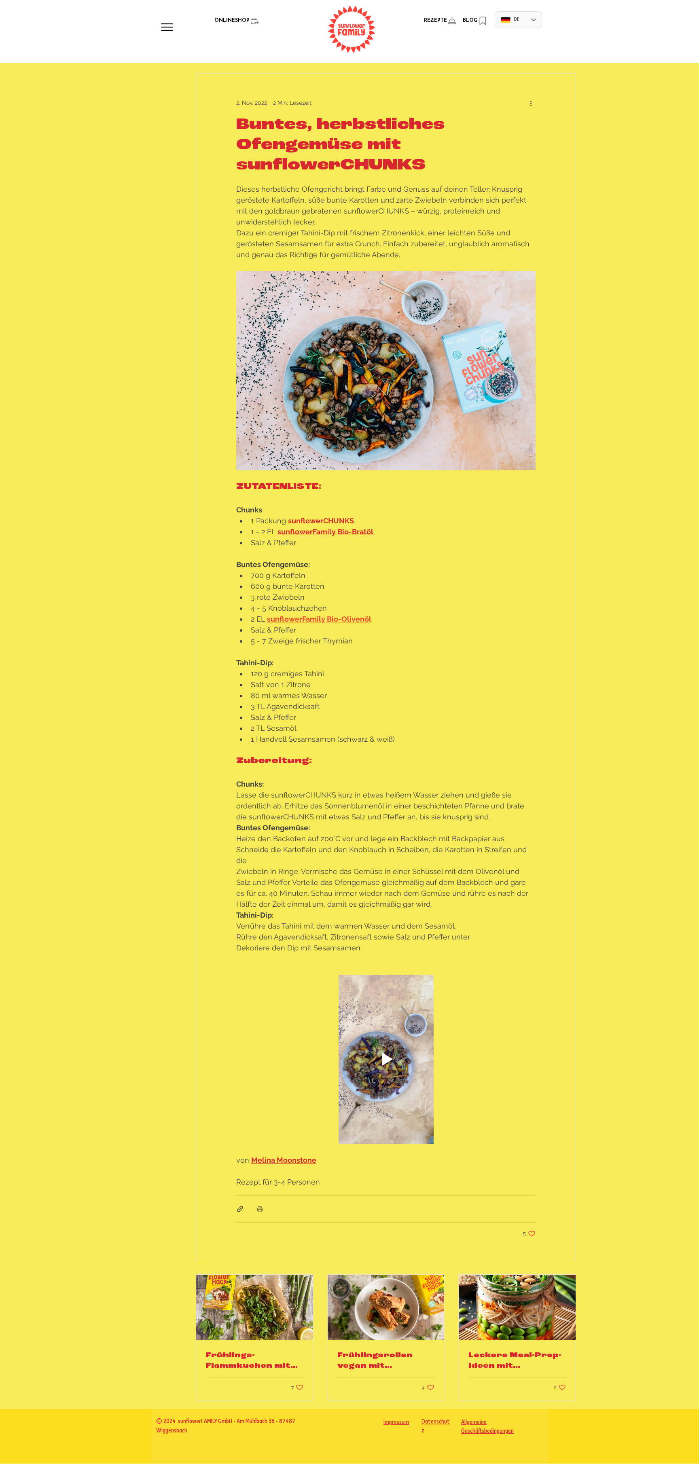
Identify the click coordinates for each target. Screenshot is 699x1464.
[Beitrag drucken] (260, 1209)
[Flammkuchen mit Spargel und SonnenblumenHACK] (254, 1307)
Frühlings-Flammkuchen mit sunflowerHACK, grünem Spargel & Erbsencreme (249, 1361)
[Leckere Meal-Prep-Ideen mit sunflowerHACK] (517, 1307)
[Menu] (166, 27)
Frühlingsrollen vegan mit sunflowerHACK (376, 1361)
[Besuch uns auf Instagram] (659, 21)
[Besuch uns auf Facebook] (671, 21)
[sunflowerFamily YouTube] (682, 21)
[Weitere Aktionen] (531, 103)
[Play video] (386, 1059)
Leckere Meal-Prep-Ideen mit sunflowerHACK (514, 1361)
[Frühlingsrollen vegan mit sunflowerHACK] (386, 1307)
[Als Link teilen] (240, 1209)
